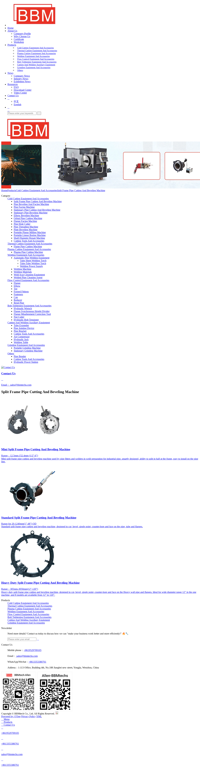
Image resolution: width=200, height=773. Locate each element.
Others (20, 70)
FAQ (16, 87)
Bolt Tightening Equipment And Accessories (36, 62)
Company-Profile (22, 33)
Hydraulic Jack (21, 339)
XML (39, 716)
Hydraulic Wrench (23, 308)
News (10, 73)
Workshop (19, 42)
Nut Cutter (19, 317)
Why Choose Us (22, 36)
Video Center (20, 92)
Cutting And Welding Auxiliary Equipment (36, 65)
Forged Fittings (21, 291)
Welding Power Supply (31, 266)
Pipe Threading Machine (26, 226)
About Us (12, 30)
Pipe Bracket (20, 331)
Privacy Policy (28, 716)
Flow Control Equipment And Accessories (35, 59)
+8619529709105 (32, 650)
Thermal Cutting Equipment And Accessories (37, 50)
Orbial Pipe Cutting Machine (28, 218)
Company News (22, 76)
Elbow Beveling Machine (26, 215)
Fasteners (18, 294)
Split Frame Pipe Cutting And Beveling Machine (81, 190)
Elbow (17, 286)
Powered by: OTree (11, 716)
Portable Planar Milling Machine (30, 232)
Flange (17, 283)
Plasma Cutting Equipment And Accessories (36, 53)
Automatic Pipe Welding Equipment (31, 257)
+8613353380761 (37, 661)
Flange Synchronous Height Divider (32, 311)
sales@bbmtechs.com (27, 656)
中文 (16, 101)
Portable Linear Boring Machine (30, 235)
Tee (15, 288)
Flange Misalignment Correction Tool (32, 314)
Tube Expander (21, 325)
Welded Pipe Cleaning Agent (28, 277)
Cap (16, 297)
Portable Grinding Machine (27, 348)
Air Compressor (22, 336)
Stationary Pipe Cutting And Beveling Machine (37, 210)
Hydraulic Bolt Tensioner (26, 319)
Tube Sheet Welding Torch (33, 260)
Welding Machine (22, 269)
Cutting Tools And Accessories (29, 241)
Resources (13, 84)
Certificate (19, 39)
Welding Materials (23, 272)
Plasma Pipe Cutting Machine (28, 252)
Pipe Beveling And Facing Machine (31, 204)
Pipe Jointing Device (24, 328)
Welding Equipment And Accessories (33, 56)
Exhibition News (22, 81)
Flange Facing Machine (25, 221)
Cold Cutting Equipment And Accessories (35, 48)
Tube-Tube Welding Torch (33, 263)
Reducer (18, 300)
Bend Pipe (19, 302)
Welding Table (21, 342)
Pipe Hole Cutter (22, 224)
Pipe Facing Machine (24, 207)
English (17, 104)
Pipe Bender (20, 356)
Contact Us (13, 95)
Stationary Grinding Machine (28, 350)
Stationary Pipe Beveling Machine (31, 212)
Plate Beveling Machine (25, 229)
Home (11, 28)
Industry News (21, 78)
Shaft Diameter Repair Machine (29, 238)
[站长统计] (56, 713)
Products (12, 45)
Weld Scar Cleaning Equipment (29, 274)
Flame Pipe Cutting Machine (28, 246)
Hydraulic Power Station (26, 362)
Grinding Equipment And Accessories (33, 67)
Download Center (22, 90)
